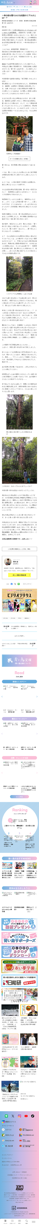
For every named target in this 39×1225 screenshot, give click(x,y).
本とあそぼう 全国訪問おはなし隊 (12, 1165)
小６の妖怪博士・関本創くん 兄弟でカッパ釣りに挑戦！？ (24, 627)
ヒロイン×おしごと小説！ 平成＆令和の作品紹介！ (14, 644)
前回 (3, 64)
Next (36, 696)
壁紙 (13, 10)
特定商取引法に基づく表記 (19, 1178)
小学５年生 (5, 618)
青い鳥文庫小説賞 (23, 10)
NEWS (10, 7)
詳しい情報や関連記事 (19, 575)
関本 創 (4, 27)
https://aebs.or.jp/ (19, 1202)
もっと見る (19, 797)
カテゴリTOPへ (19, 636)
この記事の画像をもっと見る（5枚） (19, 549)
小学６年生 (13, 618)
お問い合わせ (16, 1172)
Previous (2, 696)
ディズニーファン (7, 1158)
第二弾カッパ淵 (16, 532)
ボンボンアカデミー (7, 1155)
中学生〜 (20, 618)
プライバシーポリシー (25, 1175)
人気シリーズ (19, 7)
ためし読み (29, 7)
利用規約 (24, 1172)
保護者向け (27, 618)
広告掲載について (12, 1175)
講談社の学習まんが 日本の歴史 (11, 1161)
